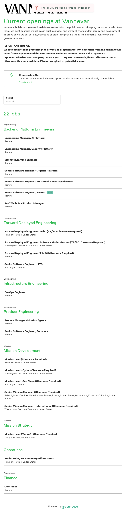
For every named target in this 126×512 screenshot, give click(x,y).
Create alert (25, 82)
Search (9, 98)
